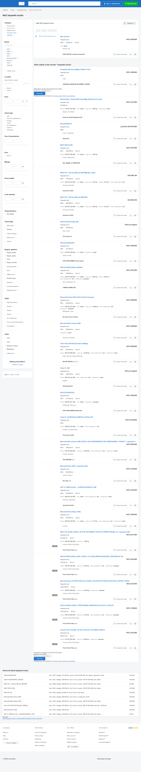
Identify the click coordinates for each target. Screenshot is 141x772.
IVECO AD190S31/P (67, 243)
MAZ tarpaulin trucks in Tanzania (32, 718)
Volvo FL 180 (65, 368)
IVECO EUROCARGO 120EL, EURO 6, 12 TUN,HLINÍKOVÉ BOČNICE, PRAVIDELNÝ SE (91, 556)
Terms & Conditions (41, 732)
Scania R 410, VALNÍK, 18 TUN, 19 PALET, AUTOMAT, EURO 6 (82, 630)
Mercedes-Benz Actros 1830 (70, 323)
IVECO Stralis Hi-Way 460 (69, 222)
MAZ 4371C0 (64, 36)
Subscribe (40, 93)
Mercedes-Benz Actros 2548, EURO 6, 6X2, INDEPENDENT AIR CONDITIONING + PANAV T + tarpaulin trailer (99, 441)
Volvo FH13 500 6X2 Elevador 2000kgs (74, 343)
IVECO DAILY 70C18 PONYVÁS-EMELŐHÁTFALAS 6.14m (81, 99)
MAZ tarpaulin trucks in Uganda (12, 718)
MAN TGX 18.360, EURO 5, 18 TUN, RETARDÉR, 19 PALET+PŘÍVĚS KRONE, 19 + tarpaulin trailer (95, 532)
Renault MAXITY (66, 124)
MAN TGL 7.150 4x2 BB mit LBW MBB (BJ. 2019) (77, 173)
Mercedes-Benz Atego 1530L (70, 512)
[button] (130, 54)
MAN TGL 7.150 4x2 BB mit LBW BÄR (73, 197)
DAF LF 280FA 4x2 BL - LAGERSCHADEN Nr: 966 (78, 487)
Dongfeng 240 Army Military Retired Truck (75, 69)
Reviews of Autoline (41, 742)
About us (5, 732)
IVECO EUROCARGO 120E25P (71, 267)
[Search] (30, 3)
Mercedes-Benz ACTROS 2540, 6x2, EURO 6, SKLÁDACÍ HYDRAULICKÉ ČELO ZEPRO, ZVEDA (95, 581)
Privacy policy (39, 735)
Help (4, 735)
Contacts (5, 739)
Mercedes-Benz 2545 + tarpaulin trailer (74, 466)
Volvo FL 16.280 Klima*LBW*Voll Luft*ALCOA (76, 417)
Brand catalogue (40, 745)
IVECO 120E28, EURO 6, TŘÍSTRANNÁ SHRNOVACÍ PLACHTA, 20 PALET (87, 605)
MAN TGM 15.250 (66, 145)
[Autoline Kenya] (9, 3)
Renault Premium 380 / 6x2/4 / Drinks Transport (77, 297)
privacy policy (58, 96)
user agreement (70, 96)
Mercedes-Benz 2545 (10, 710)
